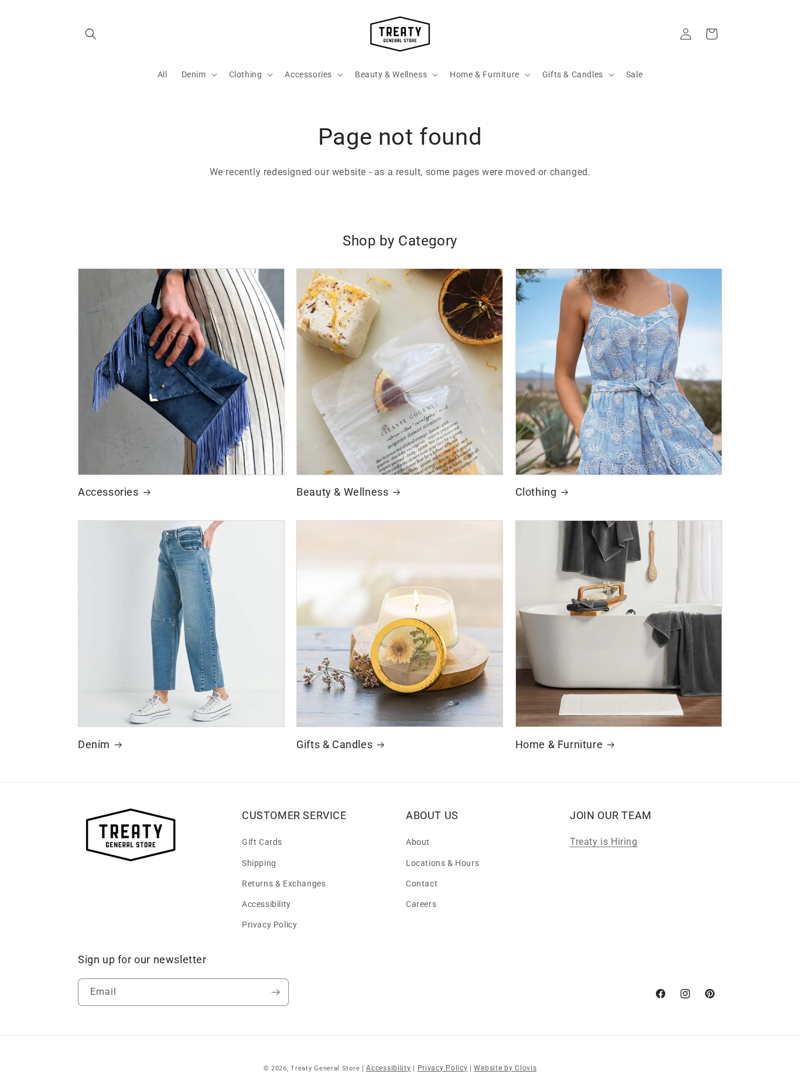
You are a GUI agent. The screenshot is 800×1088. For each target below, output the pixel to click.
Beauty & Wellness (342, 492)
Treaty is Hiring (604, 841)
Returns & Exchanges (284, 883)
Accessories (108, 492)
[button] (91, 34)
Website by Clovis (505, 1068)
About (418, 842)
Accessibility (266, 904)
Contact (421, 883)
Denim (94, 744)
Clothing (536, 492)
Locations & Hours (442, 863)
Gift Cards (262, 842)
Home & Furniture (559, 744)
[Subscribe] (275, 992)
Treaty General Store (325, 1068)
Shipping (259, 863)
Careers (421, 904)
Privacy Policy (269, 924)
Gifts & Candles (334, 744)
